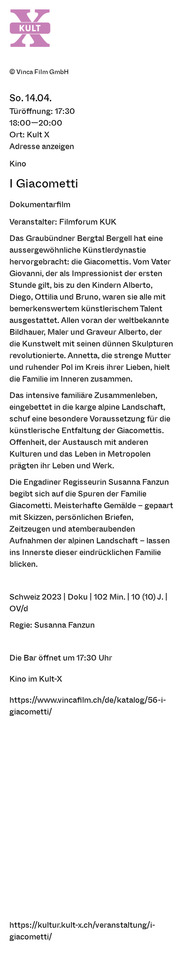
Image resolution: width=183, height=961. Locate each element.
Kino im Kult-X (35, 678)
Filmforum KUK (87, 221)
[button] (91, 146)
